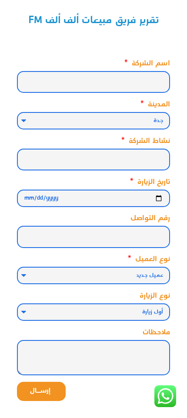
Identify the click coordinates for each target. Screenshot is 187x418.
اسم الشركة (150, 64)
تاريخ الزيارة (152, 183)
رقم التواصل (150, 219)
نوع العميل (151, 260)
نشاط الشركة (148, 142)
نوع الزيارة (155, 297)
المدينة (158, 105)
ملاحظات (156, 333)
